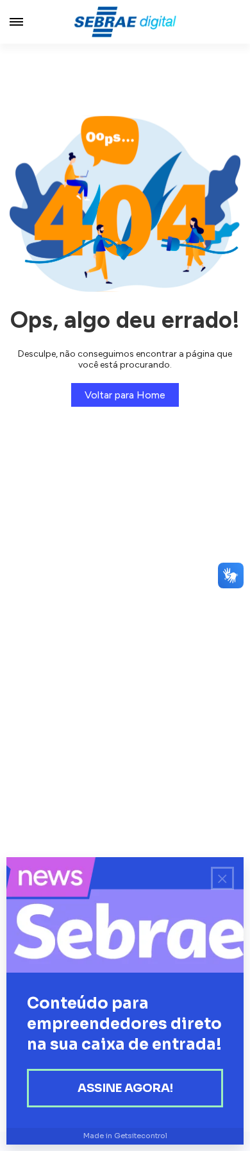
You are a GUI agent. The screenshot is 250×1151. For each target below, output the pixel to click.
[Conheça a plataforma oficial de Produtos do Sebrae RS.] (125, 21)
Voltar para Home (125, 395)
